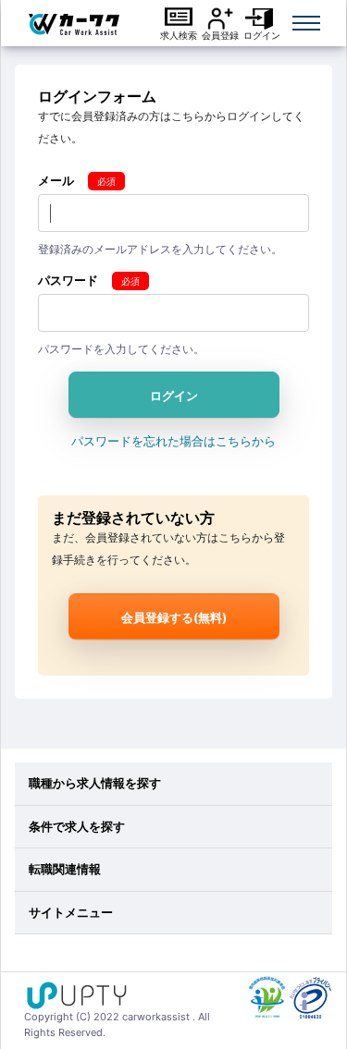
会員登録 (220, 35)
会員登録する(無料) (174, 617)
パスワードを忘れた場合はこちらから (173, 440)
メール (56, 180)
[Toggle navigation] (306, 23)
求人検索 (178, 35)
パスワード (68, 280)
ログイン (261, 35)
